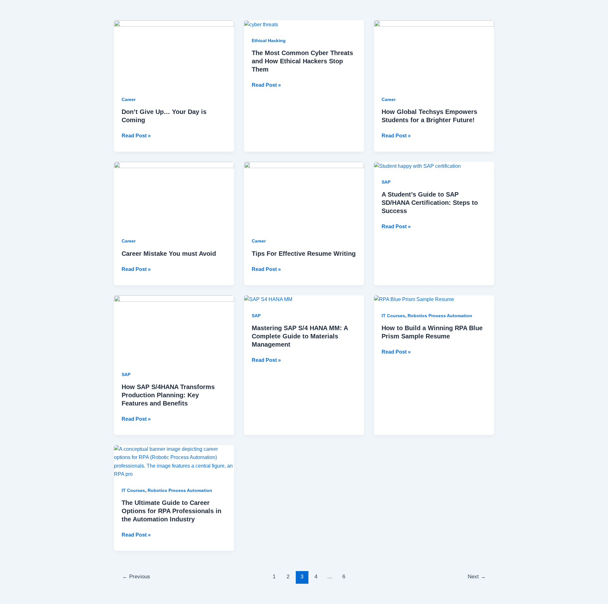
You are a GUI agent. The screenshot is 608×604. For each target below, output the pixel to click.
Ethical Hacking (269, 40)
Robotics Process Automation (440, 315)
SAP (386, 182)
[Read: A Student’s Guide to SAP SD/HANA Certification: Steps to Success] (417, 165)
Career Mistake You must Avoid (169, 253)
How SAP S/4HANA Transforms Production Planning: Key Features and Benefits (168, 395)
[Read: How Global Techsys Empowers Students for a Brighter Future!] (434, 53)
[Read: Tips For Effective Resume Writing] (304, 195)
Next (477, 577)
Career (129, 99)
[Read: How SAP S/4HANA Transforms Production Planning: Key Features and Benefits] (174, 328)
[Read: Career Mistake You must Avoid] (174, 195)
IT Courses (393, 315)
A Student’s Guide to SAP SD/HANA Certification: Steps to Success (430, 202)
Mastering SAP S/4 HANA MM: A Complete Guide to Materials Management (300, 336)
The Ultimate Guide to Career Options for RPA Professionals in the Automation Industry (171, 511)
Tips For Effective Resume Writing (304, 253)
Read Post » (136, 135)
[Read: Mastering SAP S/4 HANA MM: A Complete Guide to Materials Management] (268, 299)
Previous (136, 577)
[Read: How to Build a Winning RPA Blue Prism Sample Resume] (414, 299)
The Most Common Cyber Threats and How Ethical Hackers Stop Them (302, 61)
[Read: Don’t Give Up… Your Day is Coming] (174, 53)
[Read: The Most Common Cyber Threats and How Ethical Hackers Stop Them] (261, 24)
